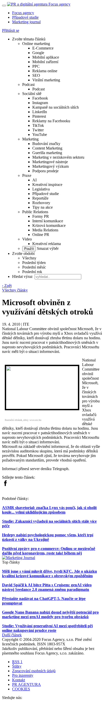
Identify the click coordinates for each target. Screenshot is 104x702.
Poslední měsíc (34, 267)
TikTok (38, 125)
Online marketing (36, 43)
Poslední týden (34, 262)
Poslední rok (32, 272)
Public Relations (35, 212)
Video (27, 239)
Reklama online (44, 71)
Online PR (40, 234)
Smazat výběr (47, 248)
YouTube (39, 134)
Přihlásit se (10, 30)
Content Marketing (47, 148)
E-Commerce (43, 48)
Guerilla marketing (47, 153)
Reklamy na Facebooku (51, 121)
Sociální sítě (31, 93)
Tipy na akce (42, 207)
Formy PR (40, 216)
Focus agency (23, 13)
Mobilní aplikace (45, 57)
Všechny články (15, 290)
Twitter (38, 130)
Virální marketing (46, 80)
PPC (36, 66)
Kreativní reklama (46, 243)
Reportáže (40, 198)
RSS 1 (17, 662)
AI (34, 180)
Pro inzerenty (22, 675)
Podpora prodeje (45, 171)
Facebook (40, 98)
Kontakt (18, 680)
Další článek (12, 635)
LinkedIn (39, 112)
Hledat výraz (23, 276)
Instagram (40, 103)
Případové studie (25, 17)
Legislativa (41, 189)
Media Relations (45, 230)
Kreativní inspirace (47, 184)
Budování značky (46, 143)
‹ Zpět (7, 285)
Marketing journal (26, 22)
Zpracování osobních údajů (34, 671)
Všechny (29, 258)
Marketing (30, 139)
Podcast (28, 84)
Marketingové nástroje (50, 162)
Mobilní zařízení (45, 62)
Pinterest (39, 116)
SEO (36, 75)
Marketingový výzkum (50, 166)
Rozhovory (41, 203)
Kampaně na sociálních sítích (55, 107)
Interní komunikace (47, 221)
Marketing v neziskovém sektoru (58, 157)
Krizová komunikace (49, 225)
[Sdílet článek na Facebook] (5, 485)
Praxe (26, 175)
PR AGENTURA (26, 684)
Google (38, 53)
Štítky (16, 666)
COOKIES (21, 689)
